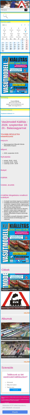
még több (27, 313)
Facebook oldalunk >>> (7, 113)
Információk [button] (16, 407)
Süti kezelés (7, 402)
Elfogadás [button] (15, 412)
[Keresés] (5, 16)
